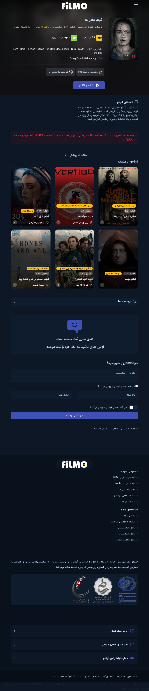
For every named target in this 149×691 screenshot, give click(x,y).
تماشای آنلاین (85, 85)
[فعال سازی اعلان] (114, 56)
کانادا (16, 27)
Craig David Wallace (81, 58)
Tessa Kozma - (37, 49)
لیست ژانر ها (129, 502)
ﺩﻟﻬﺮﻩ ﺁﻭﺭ (88, 27)
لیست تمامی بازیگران (124, 495)
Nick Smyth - (79, 49)
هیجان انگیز (76, 27)
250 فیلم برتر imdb (125, 483)
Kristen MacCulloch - (59, 49)
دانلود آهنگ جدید (126, 540)
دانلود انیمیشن (127, 534)
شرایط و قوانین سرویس (123, 522)
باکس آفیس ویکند (125, 489)
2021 (66, 27)
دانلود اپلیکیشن (127, 528)
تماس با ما (130, 516)
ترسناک (98, 27)
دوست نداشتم (58, 72)
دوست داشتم (88, 72)
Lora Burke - (20, 49)
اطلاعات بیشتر (79, 155)
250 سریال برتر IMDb (124, 477)
